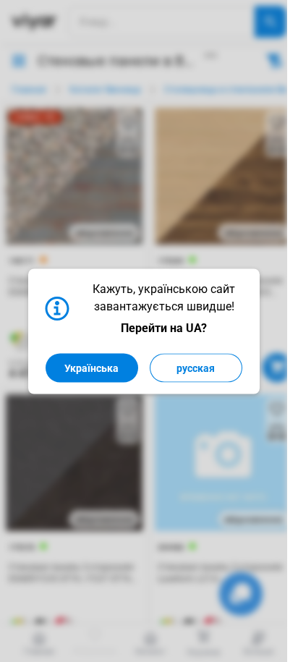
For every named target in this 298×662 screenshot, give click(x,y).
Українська (91, 367)
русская (195, 367)
